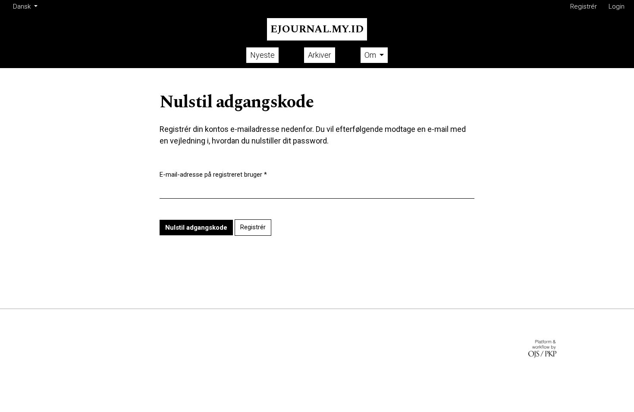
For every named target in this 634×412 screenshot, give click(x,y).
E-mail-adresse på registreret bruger (213, 174)
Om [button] (371, 54)
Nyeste (262, 54)
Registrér (583, 6)
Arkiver (319, 54)
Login (617, 6)
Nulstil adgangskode (196, 227)
